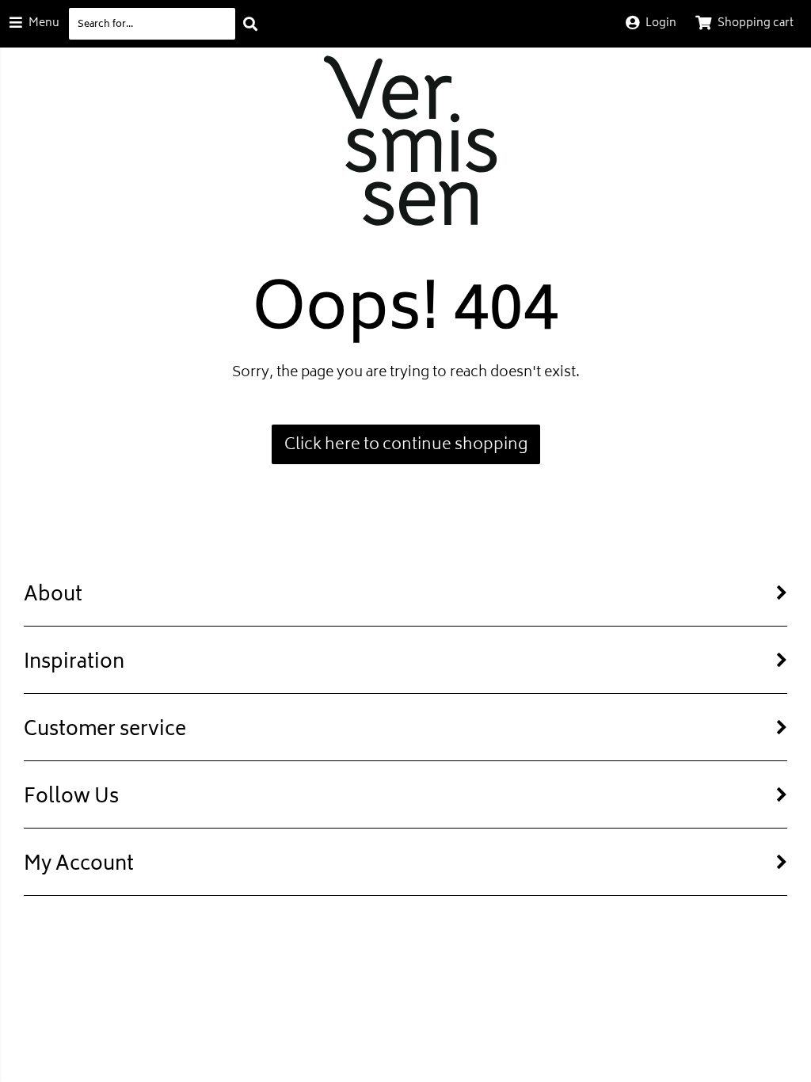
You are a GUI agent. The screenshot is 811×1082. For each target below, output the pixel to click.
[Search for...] (250, 24)
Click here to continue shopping (405, 445)
